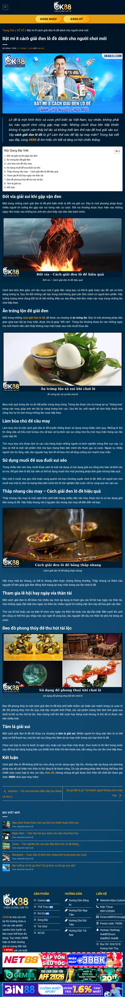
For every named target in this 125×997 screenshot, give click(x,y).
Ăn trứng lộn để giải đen (18, 159)
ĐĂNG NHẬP (48, 19)
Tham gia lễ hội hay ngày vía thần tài (25, 175)
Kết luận (11, 187)
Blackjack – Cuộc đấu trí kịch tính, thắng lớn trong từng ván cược (49, 854)
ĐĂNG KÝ (76, 19)
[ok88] (62, 7)
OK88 (5, 917)
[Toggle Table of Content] (115, 151)
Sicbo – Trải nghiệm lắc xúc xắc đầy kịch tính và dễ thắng (45, 844)
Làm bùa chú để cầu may (19, 163)
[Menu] (5, 7)
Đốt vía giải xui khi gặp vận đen (22, 155)
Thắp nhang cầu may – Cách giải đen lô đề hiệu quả (32, 171)
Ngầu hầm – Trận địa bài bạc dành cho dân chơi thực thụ (45, 833)
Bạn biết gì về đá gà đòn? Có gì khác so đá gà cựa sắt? (44, 865)
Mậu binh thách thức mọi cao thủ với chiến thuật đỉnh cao (45, 822)
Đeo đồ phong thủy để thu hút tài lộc (25, 179)
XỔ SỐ (20, 30)
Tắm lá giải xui (14, 183)
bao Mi (40, 48)
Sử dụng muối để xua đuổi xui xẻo (23, 167)
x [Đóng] (8, 950)
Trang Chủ (8, 30)
